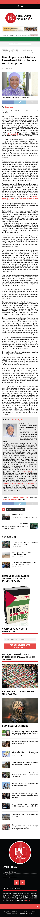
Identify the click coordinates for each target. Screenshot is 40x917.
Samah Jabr (9, 107)
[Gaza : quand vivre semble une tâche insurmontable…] (6, 555)
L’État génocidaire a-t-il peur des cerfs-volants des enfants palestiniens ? (25, 754)
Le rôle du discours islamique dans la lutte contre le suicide (24, 563)
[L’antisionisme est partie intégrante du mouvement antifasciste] (6, 765)
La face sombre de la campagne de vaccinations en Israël (25, 543)
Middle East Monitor (20, 498)
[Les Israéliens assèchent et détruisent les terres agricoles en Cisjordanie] (6, 775)
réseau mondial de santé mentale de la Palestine (20, 482)
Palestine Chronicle (8, 875)
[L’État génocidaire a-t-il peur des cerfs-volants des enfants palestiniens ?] (6, 754)
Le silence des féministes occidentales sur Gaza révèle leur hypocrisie (25, 806)
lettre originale (13, 134)
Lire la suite (28, 900)
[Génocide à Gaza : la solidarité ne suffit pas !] (6, 817)
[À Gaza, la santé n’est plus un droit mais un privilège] (6, 744)
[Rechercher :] (20, 44)
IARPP (9, 509)
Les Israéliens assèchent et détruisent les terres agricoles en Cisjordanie (25, 774)
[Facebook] (18, 6)
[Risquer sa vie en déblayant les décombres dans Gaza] (6, 785)
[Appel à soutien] (20, 30)
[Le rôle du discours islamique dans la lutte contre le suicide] (6, 565)
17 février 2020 (17, 567)
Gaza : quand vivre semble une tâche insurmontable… (23, 554)
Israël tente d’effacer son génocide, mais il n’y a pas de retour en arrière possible (25, 795)
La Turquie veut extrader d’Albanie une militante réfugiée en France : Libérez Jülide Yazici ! (25, 733)
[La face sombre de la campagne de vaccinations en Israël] (6, 544)
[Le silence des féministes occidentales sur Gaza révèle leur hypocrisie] (6, 806)
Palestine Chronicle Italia (10, 878)
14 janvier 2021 (17, 546)
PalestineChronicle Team (26, 913)
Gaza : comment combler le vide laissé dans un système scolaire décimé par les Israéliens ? (25, 827)
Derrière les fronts (28, 471)
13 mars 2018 (8, 68)
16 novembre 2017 (18, 557)
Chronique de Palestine (10, 499)
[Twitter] (22, 6)
